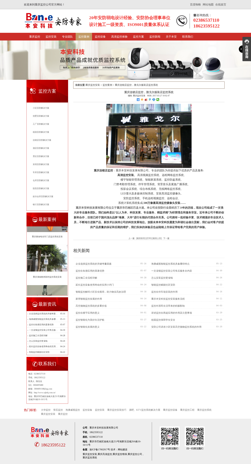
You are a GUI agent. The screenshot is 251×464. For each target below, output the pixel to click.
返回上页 (157, 238)
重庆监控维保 (120, 454)
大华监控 (46, 410)
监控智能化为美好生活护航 (90, 320)
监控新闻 (154, 36)
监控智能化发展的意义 (88, 327)
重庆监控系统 (204, 410)
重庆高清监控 (105, 454)
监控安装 (51, 36)
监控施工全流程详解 (38, 335)
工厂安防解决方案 (41, 124)
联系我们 (187, 36)
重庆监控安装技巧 (116, 410)
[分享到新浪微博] (146, 99)
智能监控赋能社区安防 (39, 352)
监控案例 (83, 36)
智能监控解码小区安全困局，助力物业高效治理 (101, 292)
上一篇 (131, 238)
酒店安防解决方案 (41, 148)
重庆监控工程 (187, 410)
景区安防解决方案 (41, 156)
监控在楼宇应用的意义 (88, 313)
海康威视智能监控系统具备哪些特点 (43, 319)
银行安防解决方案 (41, 204)
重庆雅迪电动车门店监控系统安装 (47, 226)
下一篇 (166, 238)
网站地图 (208, 4)
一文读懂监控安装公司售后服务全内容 (43, 330)
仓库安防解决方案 (41, 180)
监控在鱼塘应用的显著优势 (41, 324)
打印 (149, 238)
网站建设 (122, 449)
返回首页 (141, 238)
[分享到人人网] (153, 99)
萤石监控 (58, 410)
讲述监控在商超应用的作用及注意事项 (171, 313)
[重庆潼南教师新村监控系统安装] (47, 248)
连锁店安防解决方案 (42, 140)
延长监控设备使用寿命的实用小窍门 (43, 346)
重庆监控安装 (93, 85)
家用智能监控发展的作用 (89, 299)
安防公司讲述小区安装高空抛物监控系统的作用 (176, 327)
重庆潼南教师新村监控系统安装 (47, 267)
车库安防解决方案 (41, 172)
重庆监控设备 (170, 410)
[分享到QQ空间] (142, 99)
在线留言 (220, 4)
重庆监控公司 (135, 454)
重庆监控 (34, 36)
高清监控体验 (119, 36)
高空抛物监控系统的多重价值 (91, 306)
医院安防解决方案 (41, 188)
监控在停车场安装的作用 (164, 292)
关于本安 (171, 36)
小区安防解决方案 (41, 108)
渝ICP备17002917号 (99, 449)
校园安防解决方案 (41, 132)
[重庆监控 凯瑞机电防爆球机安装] (47, 288)
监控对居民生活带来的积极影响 (168, 306)
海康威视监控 (73, 410)
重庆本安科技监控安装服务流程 (168, 299)
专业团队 (67, 36)
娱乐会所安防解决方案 (43, 196)
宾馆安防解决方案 (41, 164)
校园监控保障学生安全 (163, 320)
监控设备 (100, 36)
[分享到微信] (157, 99)
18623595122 (49, 444)
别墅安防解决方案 (41, 116)
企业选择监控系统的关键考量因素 (43, 313)
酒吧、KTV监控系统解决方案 (144, 410)
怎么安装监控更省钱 (38, 341)
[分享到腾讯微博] (150, 99)
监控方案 (138, 36)
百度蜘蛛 (195, 4)
